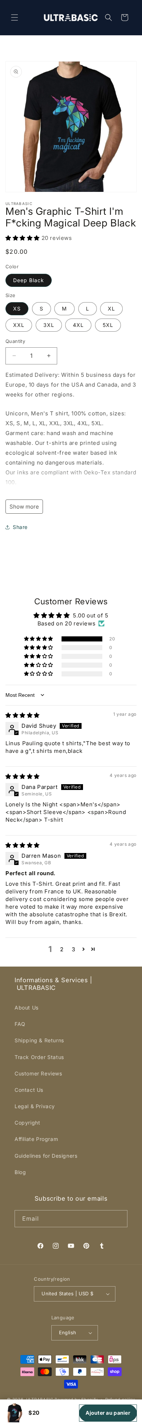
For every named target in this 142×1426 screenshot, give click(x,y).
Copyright (27, 1122)
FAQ (20, 1024)
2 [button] (62, 949)
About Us (27, 1007)
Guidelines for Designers (46, 1156)
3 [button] (73, 949)
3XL (48, 325)
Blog (20, 1172)
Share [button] (20, 527)
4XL (78, 325)
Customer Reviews (38, 1073)
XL (111, 308)
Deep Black (28, 280)
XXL (18, 325)
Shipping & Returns (39, 1040)
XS (17, 308)
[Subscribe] (119, 1218)
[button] (15, 17)
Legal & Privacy (35, 1106)
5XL (108, 325)
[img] (22, 715)
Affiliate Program (36, 1139)
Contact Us (29, 1090)
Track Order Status (39, 1057)
